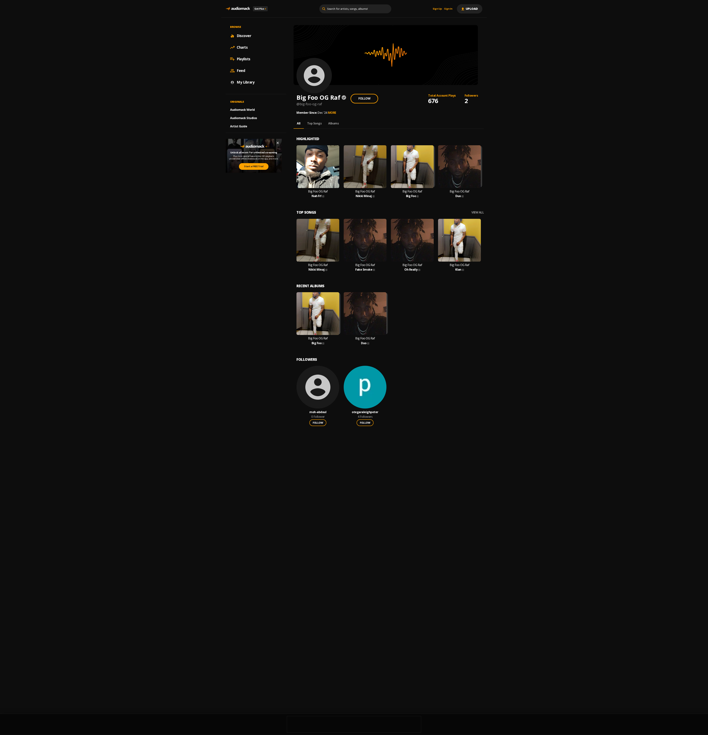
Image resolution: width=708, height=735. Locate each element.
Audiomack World (242, 110)
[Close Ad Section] (278, 143)
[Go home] (238, 8)
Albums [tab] (333, 123)
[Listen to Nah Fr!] (317, 166)
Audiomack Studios (243, 118)
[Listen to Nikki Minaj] (365, 166)
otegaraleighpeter (365, 412)
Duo (458, 196)
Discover (244, 35)
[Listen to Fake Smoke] (365, 240)
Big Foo (411, 196)
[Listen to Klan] (459, 240)
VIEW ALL (477, 212)
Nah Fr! (317, 196)
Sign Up (437, 8)
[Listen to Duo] (459, 166)
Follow (364, 98)
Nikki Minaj (364, 196)
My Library (245, 82)
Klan (458, 270)
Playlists (243, 59)
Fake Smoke (363, 270)
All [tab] (299, 123)
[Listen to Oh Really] (412, 240)
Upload (472, 9)
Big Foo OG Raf (318, 191)
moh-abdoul (317, 412)
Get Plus (260, 8)
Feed (241, 70)
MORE (332, 113)
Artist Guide (238, 126)
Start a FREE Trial (253, 166)
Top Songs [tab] (314, 123)
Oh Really (411, 270)
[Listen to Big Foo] (412, 166)
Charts (242, 47)
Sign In (448, 8)
